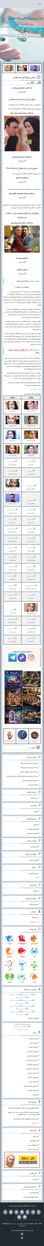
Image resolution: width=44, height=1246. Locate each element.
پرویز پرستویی (31, 440)
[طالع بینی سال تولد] (22, 1005)
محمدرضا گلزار (12, 541)
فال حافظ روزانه (34, 1140)
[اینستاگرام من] (22, 1212)
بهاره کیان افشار (12, 531)
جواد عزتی (31, 464)
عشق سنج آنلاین (33, 904)
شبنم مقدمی (12, 598)
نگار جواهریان (31, 579)
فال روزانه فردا (34, 1192)
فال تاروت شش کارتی (32, 1068)
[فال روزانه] (14, 679)
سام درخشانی (12, 622)
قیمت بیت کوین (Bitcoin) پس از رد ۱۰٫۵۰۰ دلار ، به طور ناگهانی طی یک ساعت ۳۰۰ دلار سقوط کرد (24, 1113)
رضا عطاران (31, 641)
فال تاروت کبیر (34, 1042)
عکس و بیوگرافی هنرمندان (30, 1196)
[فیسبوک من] (27, 1212)
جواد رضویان (12, 488)
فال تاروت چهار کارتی (32, 1059)
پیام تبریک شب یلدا (32, 1149)
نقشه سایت (14, 1230)
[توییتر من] (11, 1212)
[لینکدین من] (19, 1217)
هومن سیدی (12, 641)
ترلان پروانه (12, 425)
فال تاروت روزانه (33, 1038)
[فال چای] (32, 715)
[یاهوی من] (39, 1212)
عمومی (29, 747)
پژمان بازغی (31, 541)
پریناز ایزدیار (31, 531)
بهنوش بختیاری (31, 488)
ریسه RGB (35, 917)
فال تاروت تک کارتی (32, 1051)
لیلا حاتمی (12, 612)
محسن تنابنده (12, 569)
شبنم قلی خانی (31, 612)
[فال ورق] (14, 715)
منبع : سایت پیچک (35, 389)
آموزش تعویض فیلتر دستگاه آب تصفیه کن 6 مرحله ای (23, 1107)
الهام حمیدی (12, 588)
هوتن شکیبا (31, 550)
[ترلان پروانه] (22, 68)
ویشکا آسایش (31, 560)
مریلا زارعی (12, 410)
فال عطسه (35, 1179)
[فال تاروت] (32, 679)
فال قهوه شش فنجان (32, 833)
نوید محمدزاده (12, 473)
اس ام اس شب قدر (33, 784)
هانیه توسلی (12, 454)
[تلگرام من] (33, 1212)
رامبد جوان (31, 522)
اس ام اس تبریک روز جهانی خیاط (29, 767)
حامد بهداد (31, 598)
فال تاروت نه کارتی (33, 1073)
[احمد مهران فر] (35, 68)
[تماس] (16, 1212)
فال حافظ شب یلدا (33, 1144)
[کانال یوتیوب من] (25, 1217)
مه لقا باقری (12, 560)
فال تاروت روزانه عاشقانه (31, 1085)
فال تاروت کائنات (33, 1047)
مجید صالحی (30, 622)
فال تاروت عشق (33, 1081)
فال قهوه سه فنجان (33, 828)
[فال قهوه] (32, 697)
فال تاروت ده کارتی (32, 1077)
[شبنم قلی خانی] (9, 68)
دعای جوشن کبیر (33, 873)
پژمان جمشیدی (12, 512)
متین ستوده (12, 631)
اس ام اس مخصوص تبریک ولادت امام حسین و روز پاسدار (22, 776)
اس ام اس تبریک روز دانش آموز (29, 763)
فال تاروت (35, 1094)
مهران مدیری (31, 512)
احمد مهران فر (12, 503)
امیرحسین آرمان (31, 425)
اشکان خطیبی (12, 550)
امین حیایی (31, 473)
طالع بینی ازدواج (33, 859)
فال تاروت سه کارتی (32, 1055)
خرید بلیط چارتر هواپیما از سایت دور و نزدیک (25, 1118)
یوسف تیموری (31, 569)
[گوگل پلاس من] (5, 1212)
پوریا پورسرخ (12, 464)
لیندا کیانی (12, 579)
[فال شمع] (14, 697)
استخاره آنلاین (34, 797)
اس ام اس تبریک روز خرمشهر (30, 780)
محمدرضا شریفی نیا (31, 588)
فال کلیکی (35, 890)
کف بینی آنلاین (34, 846)
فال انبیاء (35, 811)
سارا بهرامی (12, 522)
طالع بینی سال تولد (33, 1018)
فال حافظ (35, 1136)
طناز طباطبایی (31, 631)
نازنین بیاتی (31, 454)
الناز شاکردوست (31, 410)
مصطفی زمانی (31, 503)
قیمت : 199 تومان (22, 1027)
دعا (37, 877)
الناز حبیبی (12, 440)
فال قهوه (35, 824)
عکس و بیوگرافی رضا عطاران (25, 18)
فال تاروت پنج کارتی (32, 1064)
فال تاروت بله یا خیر (32, 1090)
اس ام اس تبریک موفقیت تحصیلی (29, 771)
